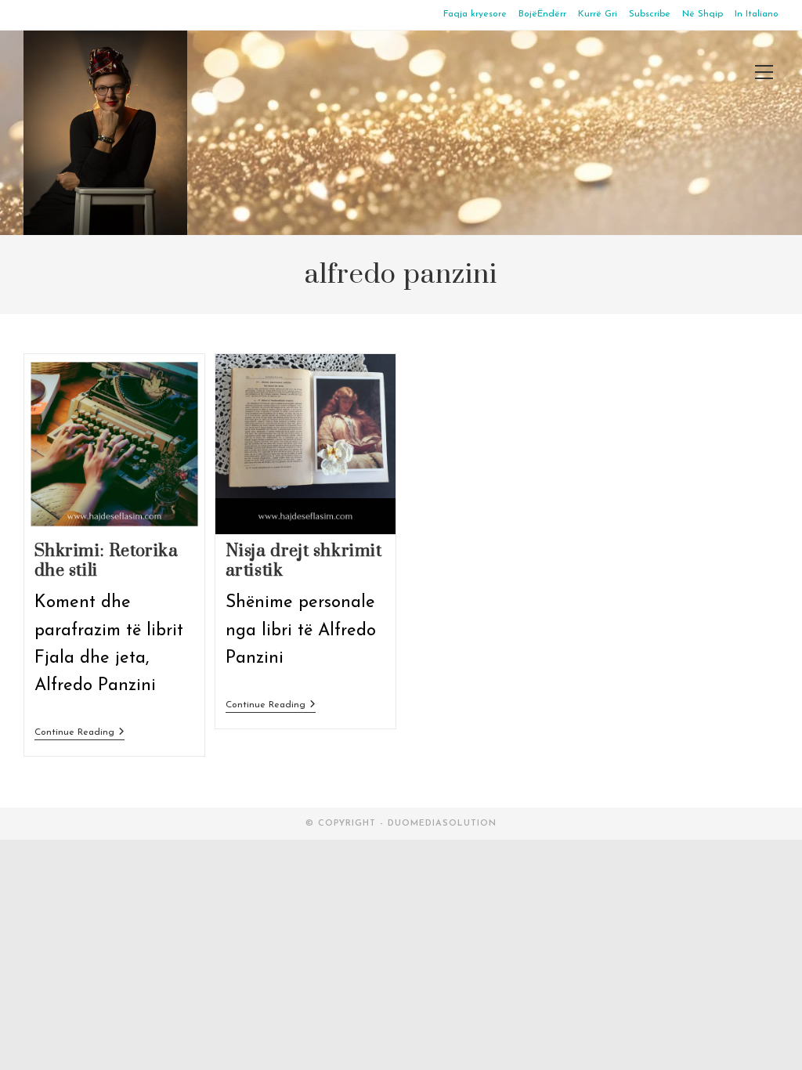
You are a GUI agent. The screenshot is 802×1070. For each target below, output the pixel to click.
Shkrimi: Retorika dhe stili (106, 560)
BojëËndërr (542, 14)
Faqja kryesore (475, 14)
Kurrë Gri (597, 14)
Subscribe (649, 14)
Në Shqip (702, 14)
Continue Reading (79, 733)
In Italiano (757, 14)
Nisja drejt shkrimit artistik (304, 560)
